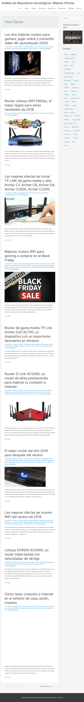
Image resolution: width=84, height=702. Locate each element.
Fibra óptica (67, 80)
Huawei (66, 91)
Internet (66, 94)
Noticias (33, 8)
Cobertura (67, 69)
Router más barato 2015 (35, 522)
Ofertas (27, 8)
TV (32, 394)
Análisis (19, 113)
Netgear (74, 101)
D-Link (78, 73)
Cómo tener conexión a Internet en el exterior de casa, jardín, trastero (29, 598)
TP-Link (75, 134)
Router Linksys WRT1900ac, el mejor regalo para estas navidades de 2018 (28, 105)
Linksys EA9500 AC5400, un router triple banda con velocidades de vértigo (26, 554)
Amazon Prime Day (33, 606)
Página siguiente (46, 686)
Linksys (66, 98)
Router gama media (13, 48)
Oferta (66, 105)
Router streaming (19, 267)
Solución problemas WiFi (37, 267)
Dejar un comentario (10, 113)
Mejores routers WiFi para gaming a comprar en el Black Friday (27, 256)
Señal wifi (75, 127)
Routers (30, 48)
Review (43, 46)
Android (66, 62)
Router (66, 119)
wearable (66, 141)
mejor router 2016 (75, 98)
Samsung (66, 127)
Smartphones (51, 8)
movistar (66, 101)
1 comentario (8, 46)
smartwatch (67, 134)
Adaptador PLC (17, 606)
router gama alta (76, 119)
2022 (66, 54)
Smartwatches (62, 8)
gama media (75, 87)
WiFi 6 (65, 145)
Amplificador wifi (69, 58)
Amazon (78, 8)
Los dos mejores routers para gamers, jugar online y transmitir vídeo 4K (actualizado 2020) (29, 38)
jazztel (73, 94)
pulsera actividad (68, 109)
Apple (65, 65)
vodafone (75, 138)
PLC (37, 608)
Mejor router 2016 (10, 265)
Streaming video (19, 394)
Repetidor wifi (68, 116)
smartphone (67, 130)
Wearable (71, 8)
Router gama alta (37, 265)
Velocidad (67, 138)
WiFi (35, 48)
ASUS (20, 46)
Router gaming (23, 48)
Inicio (20, 8)
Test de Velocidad (45, 113)
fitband (76, 80)
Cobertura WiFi (34, 264)
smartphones (76, 130)
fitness (66, 84)
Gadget (28, 608)
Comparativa (22, 193)
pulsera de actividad (69, 112)
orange (74, 105)
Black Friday (25, 264)
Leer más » (8, 89)
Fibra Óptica (25, 46)
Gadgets (66, 87)
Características (28, 390)
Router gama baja (27, 460)
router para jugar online (70, 123)
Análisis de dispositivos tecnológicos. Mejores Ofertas (38, 3)
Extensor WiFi (68, 77)
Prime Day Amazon (26, 265)
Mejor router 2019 (35, 46)
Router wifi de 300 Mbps (12, 346)
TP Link (45, 462)
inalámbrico (74, 91)
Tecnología (42, 8)
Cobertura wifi (69, 73)
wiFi (73, 142)
